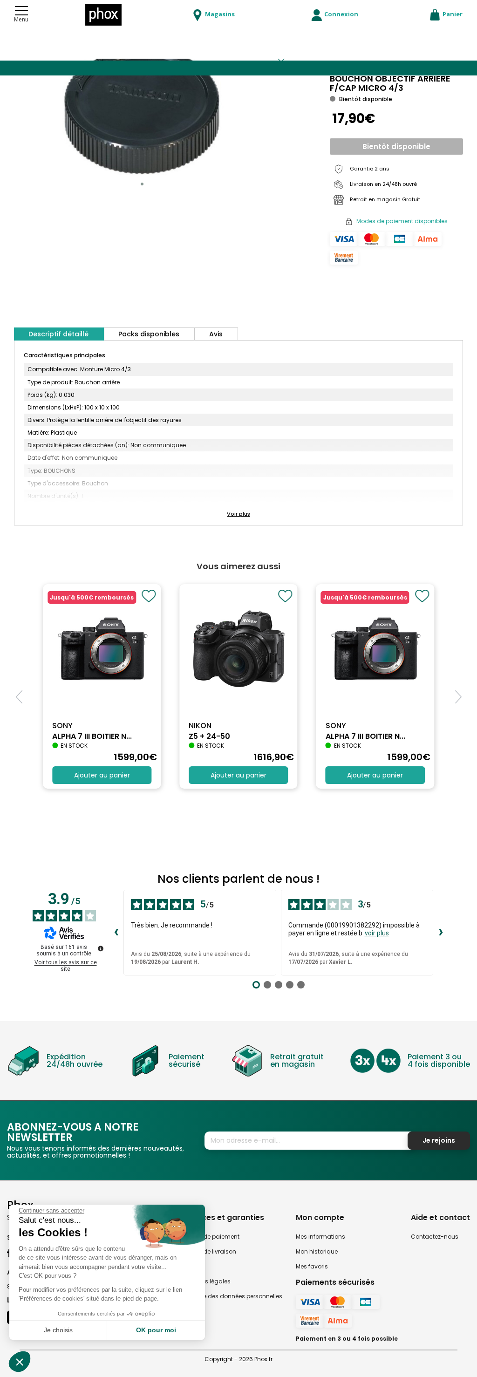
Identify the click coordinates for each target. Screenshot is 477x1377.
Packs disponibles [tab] (148, 334)
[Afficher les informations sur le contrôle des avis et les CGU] (100, 948)
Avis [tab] (216, 334)
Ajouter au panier (102, 775)
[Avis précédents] (116, 932)
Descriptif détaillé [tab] (58, 334)
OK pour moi (156, 1330)
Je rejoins (438, 1140)
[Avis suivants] (440, 932)
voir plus (377, 933)
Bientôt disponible (396, 146)
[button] (142, 184)
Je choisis (58, 1330)
